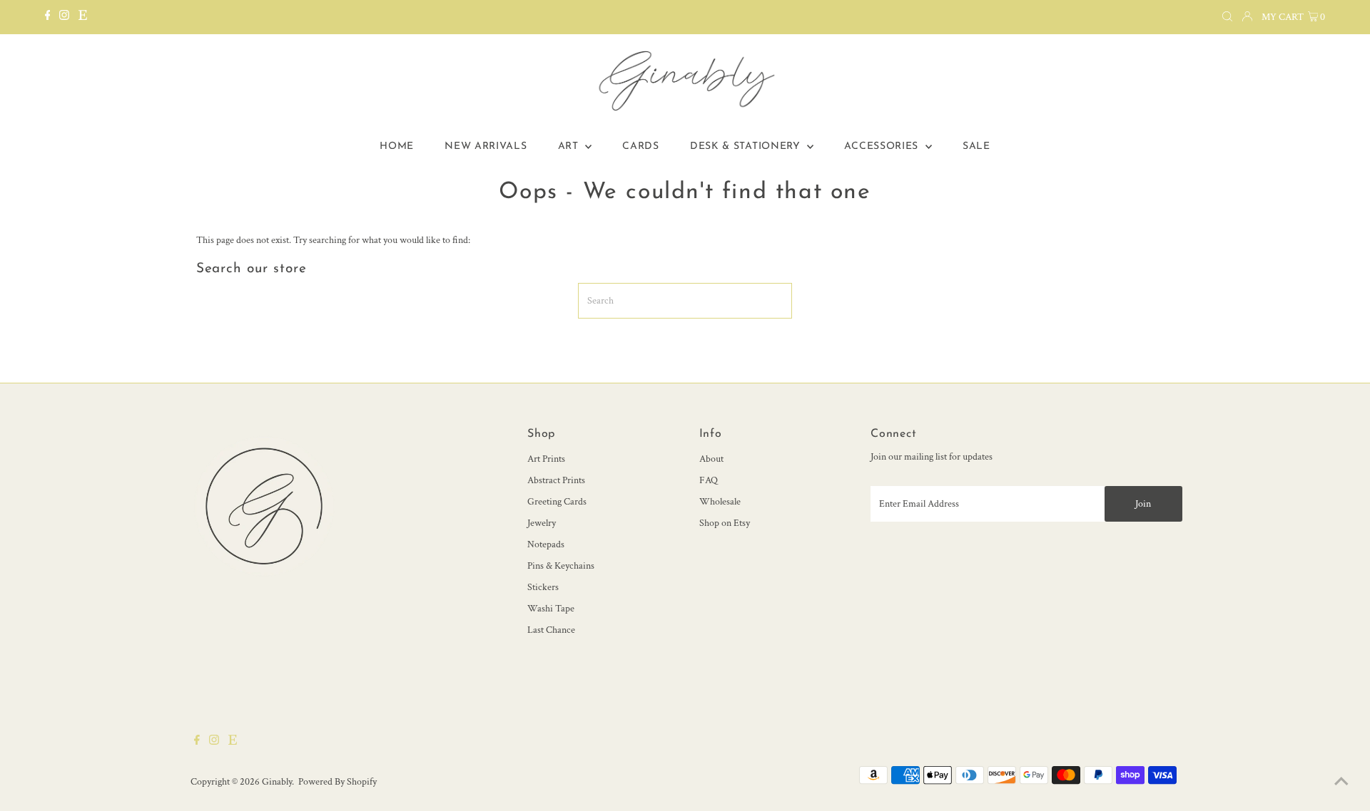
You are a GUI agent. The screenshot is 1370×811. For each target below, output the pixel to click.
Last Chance (551, 630)
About (711, 459)
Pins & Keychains (560, 565)
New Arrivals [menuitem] (486, 146)
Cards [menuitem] (640, 146)
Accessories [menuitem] (882, 146)
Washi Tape (550, 608)
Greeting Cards (557, 501)
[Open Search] (1227, 17)
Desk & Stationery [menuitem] (747, 146)
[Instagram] (64, 17)
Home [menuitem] (397, 146)
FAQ (708, 480)
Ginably (277, 781)
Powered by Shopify (337, 781)
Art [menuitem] (570, 146)
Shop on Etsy (724, 523)
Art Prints (546, 459)
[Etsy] (83, 17)
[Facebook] (47, 17)
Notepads (545, 544)
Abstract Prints (556, 480)
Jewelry (541, 523)
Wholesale (720, 501)
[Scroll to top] (1341, 782)
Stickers (543, 587)
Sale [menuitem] (976, 146)
